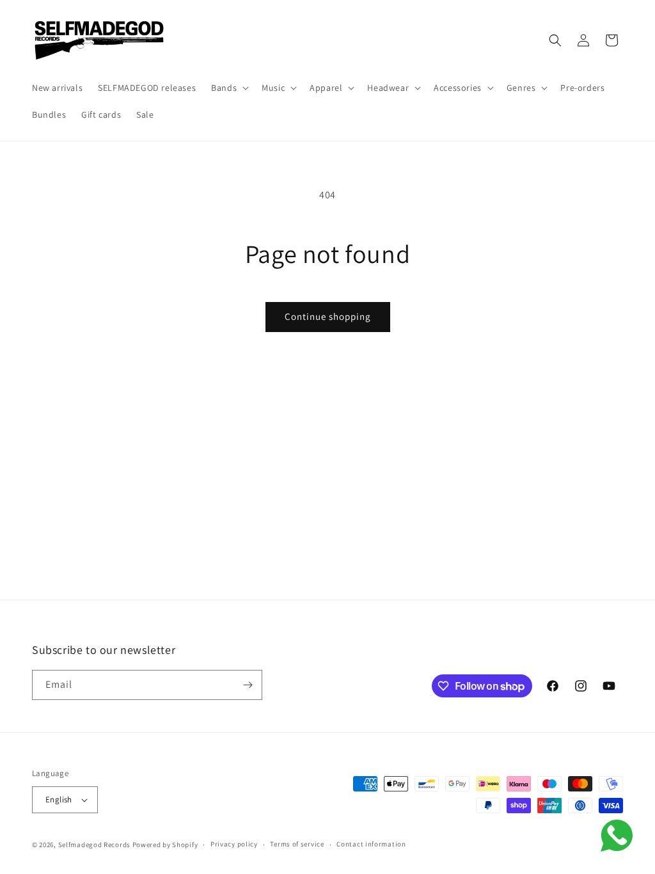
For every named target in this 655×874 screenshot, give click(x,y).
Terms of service (297, 843)
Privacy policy (234, 843)
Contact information (371, 843)
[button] (228, 87)
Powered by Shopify (165, 844)
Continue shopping (328, 316)
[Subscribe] (247, 685)
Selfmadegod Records (94, 844)
